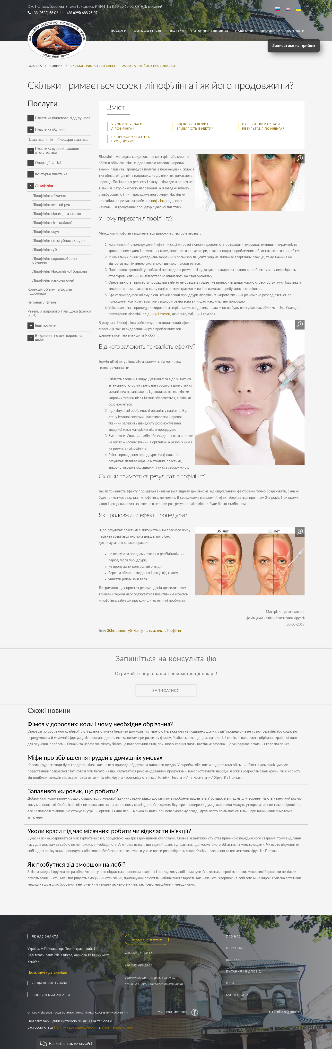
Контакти (296, 30)
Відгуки (177, 30)
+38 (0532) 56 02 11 (47, 13)
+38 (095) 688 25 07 (81, 13)
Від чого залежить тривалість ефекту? (195, 126)
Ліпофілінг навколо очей (53, 280)
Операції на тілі (48, 163)
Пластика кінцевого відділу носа (62, 118)
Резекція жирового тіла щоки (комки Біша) (59, 313)
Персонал (235, 948)
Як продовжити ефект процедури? (131, 139)
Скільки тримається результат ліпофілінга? (263, 126)
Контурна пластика (51, 174)
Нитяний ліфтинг (42, 302)
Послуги (119, 30)
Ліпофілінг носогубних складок (59, 241)
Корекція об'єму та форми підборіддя (49, 291)
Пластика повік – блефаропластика (57, 140)
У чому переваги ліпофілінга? (127, 126)
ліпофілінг (156, 201)
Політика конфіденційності (75, 1027)
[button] (66, 1043)
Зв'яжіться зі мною (146, 939)
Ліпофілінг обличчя (49, 196)
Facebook (194, 1012)
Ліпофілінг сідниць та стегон (56, 214)
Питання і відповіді (209, 30)
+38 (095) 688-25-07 (138, 965)
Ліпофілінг (44, 185)
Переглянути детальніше (47, 972)
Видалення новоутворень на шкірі (58, 337)
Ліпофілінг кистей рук (51, 205)
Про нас (233, 936)
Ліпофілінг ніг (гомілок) (52, 223)
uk (300, 9)
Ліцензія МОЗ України (51, 994)
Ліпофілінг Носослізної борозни (59, 271)
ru (279, 9)
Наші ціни (244, 30)
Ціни (230, 983)
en (290, 9)
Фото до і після (148, 30)
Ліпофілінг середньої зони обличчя (54, 260)
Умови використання (118, 1027)
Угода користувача (49, 983)
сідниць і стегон (157, 314)
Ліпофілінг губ (44, 250)
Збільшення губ (119, 631)
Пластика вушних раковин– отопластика (58, 150)
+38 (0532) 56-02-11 (138, 953)
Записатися (166, 690)
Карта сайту (237, 994)
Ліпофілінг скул (45, 232)
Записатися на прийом (293, 46)
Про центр (270, 30)
